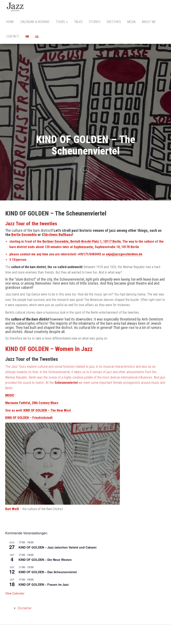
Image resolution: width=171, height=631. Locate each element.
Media (131, 22)
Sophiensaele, (84, 247)
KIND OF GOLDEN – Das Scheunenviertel (48, 572)
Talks (78, 22)
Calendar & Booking (34, 22)
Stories (94, 22)
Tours (61, 22)
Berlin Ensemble (23, 234)
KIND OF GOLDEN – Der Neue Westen (45, 560)
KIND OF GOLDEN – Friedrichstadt (29, 418)
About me (149, 22)
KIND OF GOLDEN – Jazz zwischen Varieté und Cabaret (58, 547)
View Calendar (14, 593)
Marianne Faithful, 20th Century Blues (31, 403)
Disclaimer (25, 608)
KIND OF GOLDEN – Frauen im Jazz (44, 584)
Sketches (114, 22)
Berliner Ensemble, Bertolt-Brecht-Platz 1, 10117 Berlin (81, 241)
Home (10, 22)
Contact (12, 36)
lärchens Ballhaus (58, 234)
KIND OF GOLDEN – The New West (47, 410)
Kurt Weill (12, 509)
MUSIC (9, 395)
